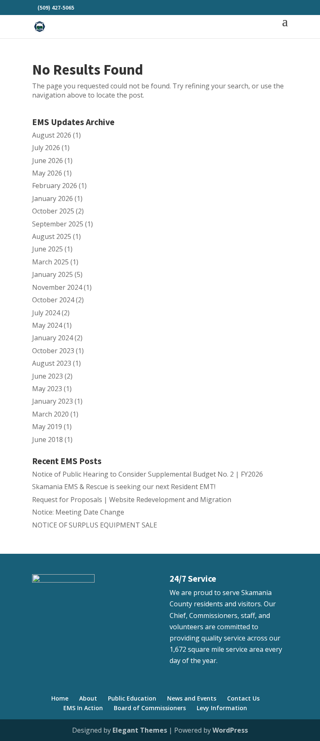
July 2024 (46, 312)
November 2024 (57, 287)
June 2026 (47, 160)
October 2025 (53, 211)
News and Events (191, 698)
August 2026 (51, 135)
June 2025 (47, 249)
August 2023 (51, 363)
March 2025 (50, 261)
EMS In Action (83, 708)
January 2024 (52, 337)
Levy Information (222, 708)
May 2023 (47, 388)
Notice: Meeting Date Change (78, 512)
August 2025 (51, 236)
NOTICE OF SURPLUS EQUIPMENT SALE (94, 525)
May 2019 (47, 426)
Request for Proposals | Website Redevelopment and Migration (131, 499)
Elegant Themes (139, 730)
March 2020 (50, 414)
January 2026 (52, 198)
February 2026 (54, 185)
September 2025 (57, 224)
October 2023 (53, 350)
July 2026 (46, 147)
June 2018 (47, 439)
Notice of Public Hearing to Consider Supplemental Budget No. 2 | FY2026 (147, 474)
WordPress (230, 730)
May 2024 (47, 325)
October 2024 (53, 299)
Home (59, 698)
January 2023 (52, 401)
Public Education (132, 698)
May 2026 (47, 173)
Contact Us (243, 698)
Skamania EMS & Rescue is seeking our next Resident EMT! (123, 486)
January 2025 (52, 274)
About (88, 698)
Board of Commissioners (150, 708)
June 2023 (47, 376)
